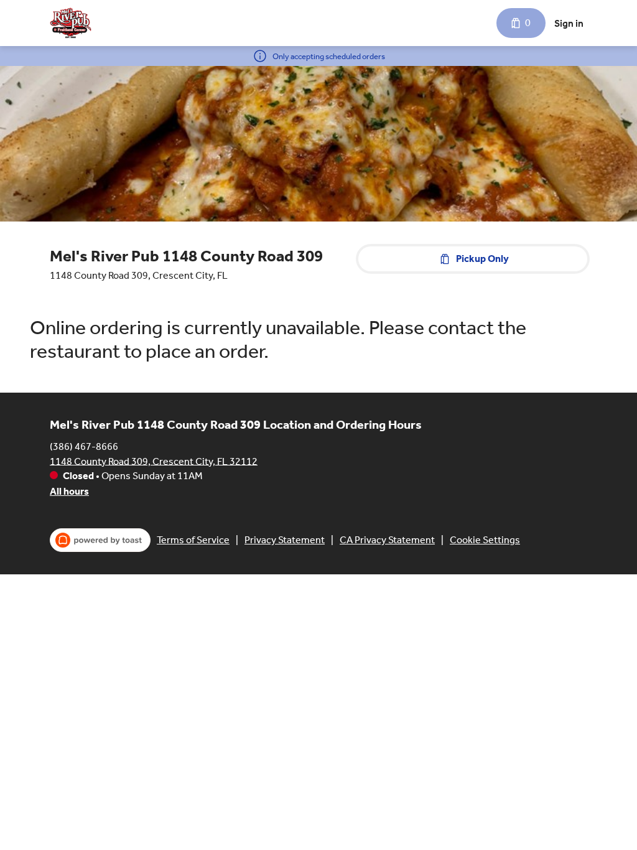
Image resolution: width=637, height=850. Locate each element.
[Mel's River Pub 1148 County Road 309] (70, 23)
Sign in (569, 23)
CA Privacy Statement (387, 540)
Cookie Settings (485, 540)
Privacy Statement (284, 540)
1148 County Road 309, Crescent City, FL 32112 (154, 461)
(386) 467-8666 (84, 446)
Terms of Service (193, 540)
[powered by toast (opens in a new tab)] (100, 540)
